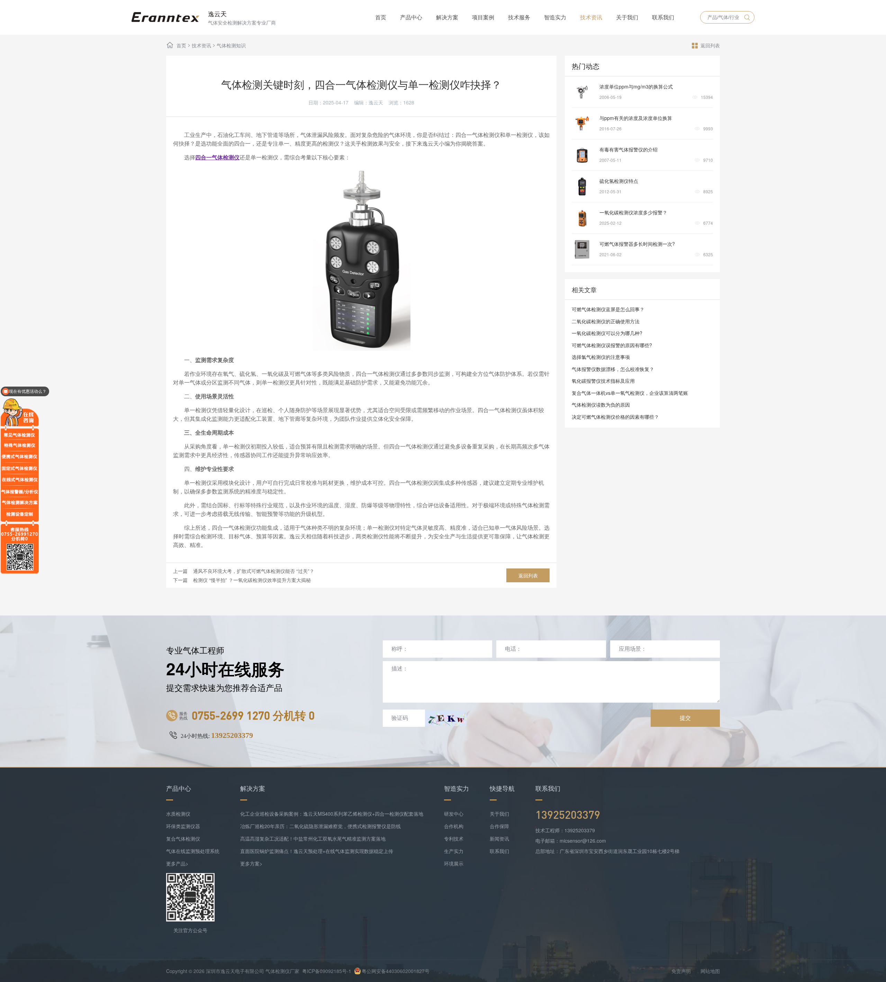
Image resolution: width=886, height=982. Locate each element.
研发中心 (453, 813)
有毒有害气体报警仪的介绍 (628, 149)
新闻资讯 (499, 838)
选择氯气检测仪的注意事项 (601, 356)
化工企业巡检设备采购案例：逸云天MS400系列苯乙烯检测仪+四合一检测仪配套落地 (331, 813)
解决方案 (447, 17)
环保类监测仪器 (183, 826)
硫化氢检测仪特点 (618, 180)
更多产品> (177, 863)
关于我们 (627, 17)
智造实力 (555, 17)
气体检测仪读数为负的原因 (601, 404)
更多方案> (251, 863)
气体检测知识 (231, 45)
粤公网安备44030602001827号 (396, 970)
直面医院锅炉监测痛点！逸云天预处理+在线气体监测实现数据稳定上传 (316, 850)
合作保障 (499, 826)
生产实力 (453, 850)
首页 (380, 17)
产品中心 (411, 17)
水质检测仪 (178, 813)
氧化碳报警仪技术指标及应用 (603, 380)
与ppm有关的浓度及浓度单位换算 (635, 117)
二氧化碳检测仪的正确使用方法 (606, 321)
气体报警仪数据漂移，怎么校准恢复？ (613, 368)
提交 (685, 718)
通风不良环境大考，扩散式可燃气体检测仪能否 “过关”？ (253, 570)
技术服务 (519, 17)
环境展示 (453, 863)
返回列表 (710, 45)
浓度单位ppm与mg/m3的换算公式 (636, 86)
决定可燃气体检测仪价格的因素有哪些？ (615, 416)
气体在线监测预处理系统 (192, 850)
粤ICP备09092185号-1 (326, 970)
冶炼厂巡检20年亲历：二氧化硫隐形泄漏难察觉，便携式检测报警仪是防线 (320, 826)
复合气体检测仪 (183, 838)
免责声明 (681, 970)
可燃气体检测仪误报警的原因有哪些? (612, 345)
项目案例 (483, 17)
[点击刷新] (446, 718)
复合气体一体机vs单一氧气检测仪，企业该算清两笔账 (630, 392)
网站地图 (710, 970)
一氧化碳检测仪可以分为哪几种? (607, 333)
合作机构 (453, 826)
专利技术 (453, 838)
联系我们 (663, 17)
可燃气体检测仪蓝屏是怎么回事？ (608, 309)
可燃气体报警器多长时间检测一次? (637, 243)
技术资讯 (591, 17)
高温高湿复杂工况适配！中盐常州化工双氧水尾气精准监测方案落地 (313, 838)
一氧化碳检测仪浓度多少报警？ (633, 212)
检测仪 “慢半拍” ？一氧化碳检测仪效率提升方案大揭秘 (252, 579)
